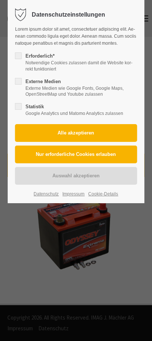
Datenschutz (46, 194)
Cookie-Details (103, 194)
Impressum (73, 194)
